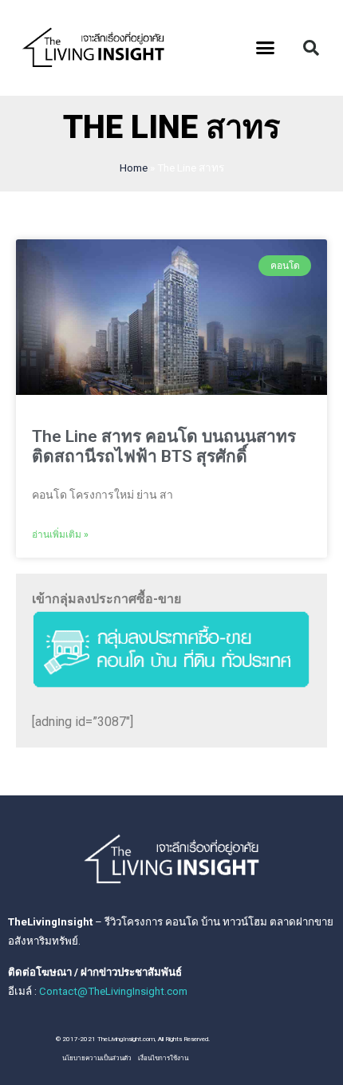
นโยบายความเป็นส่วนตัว (97, 1058)
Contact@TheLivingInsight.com (113, 991)
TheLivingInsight (50, 922)
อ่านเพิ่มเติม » (60, 534)
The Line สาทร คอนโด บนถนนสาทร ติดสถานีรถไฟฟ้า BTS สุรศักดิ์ (164, 446)
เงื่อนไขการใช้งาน (163, 1058)
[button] (265, 48)
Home (134, 167)
